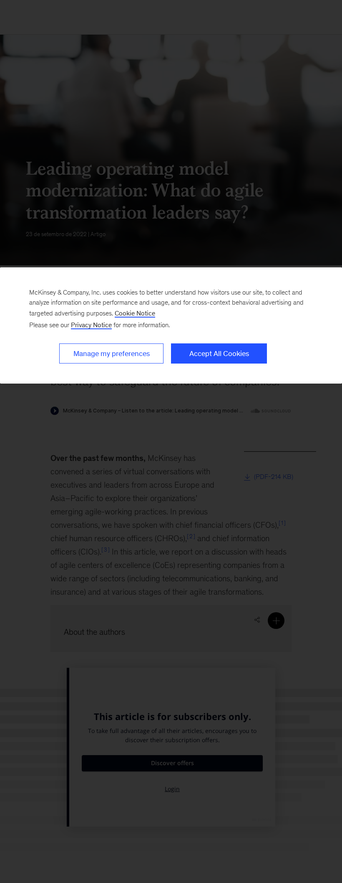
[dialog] (171, 325)
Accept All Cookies (219, 353)
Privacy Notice (91, 324)
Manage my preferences (111, 353)
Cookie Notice (135, 313)
